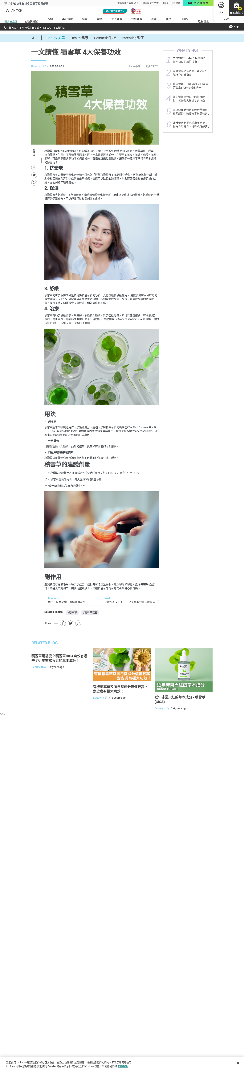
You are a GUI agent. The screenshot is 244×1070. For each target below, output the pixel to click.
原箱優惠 (203, 21)
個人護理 (116, 19)
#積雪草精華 (90, 612)
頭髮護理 (136, 19)
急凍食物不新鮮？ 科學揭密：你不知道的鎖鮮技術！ (190, 59)
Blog (165, 3)
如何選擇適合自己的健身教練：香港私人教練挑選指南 (189, 98)
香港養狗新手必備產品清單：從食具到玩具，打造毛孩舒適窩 (190, 124)
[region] (122, 1063)
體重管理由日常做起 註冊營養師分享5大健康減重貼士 (190, 85)
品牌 (227, 19)
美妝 (99, 19)
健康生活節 (11, 21)
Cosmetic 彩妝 (105, 38)
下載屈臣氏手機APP (127, 3)
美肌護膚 (67, 19)
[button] (236, 8)
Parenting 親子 (133, 38)
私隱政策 (123, 1066)
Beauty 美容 (56, 38)
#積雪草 (72, 612)
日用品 (185, 19)
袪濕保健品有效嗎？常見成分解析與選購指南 (190, 72)
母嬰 (154, 19)
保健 (50, 19)
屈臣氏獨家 (31, 21)
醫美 (84, 19)
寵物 (168, 19)
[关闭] (238, 1063)
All (34, 38)
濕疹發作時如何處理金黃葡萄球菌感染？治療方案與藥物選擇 (190, 111)
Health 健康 (79, 38)
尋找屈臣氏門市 (151, 3)
